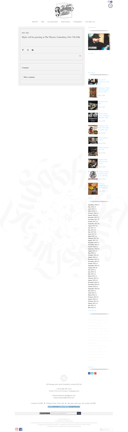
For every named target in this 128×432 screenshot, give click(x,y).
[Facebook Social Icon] (20, 429)
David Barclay (98, 325)
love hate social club (94, 354)
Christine (90, 325)
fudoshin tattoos (92, 352)
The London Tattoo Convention (97, 346)
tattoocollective (92, 357)
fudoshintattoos (102, 352)
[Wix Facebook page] (111, 2)
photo (102, 354)
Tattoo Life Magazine (103, 340)
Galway (95, 331)
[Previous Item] (91, 41)
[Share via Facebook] (23, 50)
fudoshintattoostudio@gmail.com (64, 395)
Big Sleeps (101, 317)
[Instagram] (109, 2)
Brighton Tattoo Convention (96, 320)
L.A (92, 334)
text (104, 357)
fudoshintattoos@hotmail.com (63, 398)
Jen (89, 334)
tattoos (100, 357)
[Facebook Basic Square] (89, 373)
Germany (101, 331)
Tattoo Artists (92, 340)
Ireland (107, 331)
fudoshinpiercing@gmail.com (64, 400)
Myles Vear (103, 334)
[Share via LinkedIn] (33, 50)
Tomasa (99, 349)
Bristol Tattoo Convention (95, 323)
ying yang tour (92, 360)
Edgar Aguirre (103, 328)
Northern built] (92, 337)
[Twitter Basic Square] (92, 373)
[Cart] (110, 6)
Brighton (107, 317)
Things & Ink (92, 349)
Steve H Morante (103, 337)
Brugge (106, 323)
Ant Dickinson (92, 317)
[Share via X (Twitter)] (28, 50)
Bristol (107, 320)
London (97, 334)
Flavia (90, 331)
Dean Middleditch (93, 328)
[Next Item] (107, 41)
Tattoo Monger (92, 343)
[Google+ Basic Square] (95, 373)
